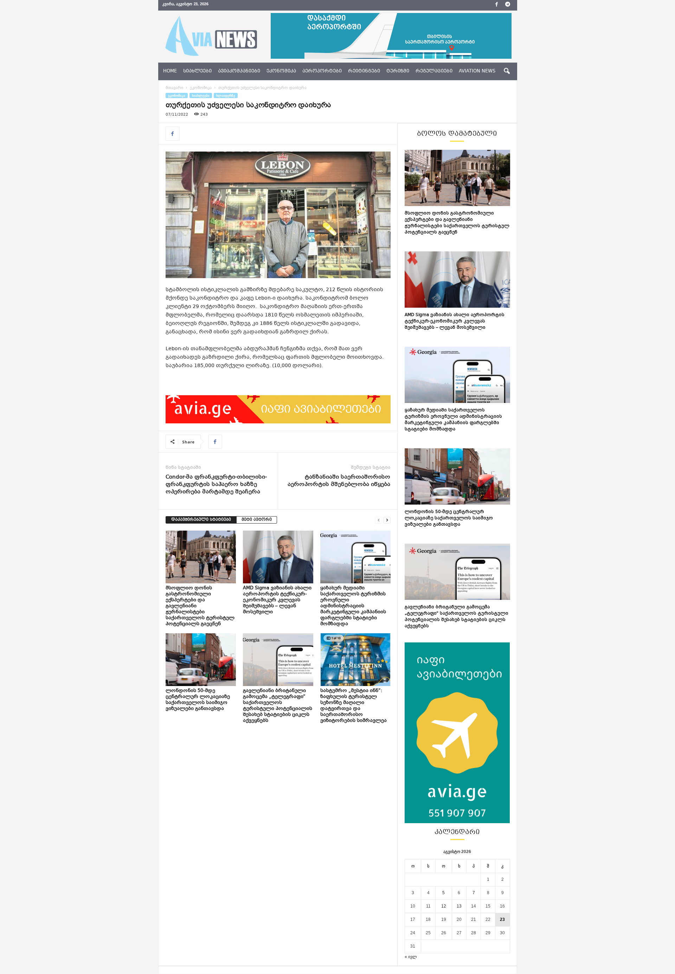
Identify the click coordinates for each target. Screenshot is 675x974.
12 (443, 906)
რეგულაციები (434, 71)
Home (170, 71)
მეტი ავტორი (257, 520)
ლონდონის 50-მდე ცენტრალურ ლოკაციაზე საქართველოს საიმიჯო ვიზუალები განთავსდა (198, 699)
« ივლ (411, 956)
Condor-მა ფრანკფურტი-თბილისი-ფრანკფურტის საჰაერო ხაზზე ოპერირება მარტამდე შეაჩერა (216, 485)
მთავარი (174, 88)
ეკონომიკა (281, 71)
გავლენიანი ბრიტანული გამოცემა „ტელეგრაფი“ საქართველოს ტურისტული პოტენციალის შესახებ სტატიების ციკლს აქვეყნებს (277, 705)
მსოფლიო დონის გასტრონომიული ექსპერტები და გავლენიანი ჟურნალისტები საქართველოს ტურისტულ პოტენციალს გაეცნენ (457, 223)
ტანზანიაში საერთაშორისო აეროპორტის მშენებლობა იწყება (339, 481)
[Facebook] (497, 5)
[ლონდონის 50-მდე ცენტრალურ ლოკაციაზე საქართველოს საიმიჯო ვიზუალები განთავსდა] (201, 659)
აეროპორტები (322, 71)
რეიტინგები (364, 71)
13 (459, 906)
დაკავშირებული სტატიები (201, 520)
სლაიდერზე (225, 95)
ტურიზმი (397, 71)
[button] (506, 71)
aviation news (477, 71)
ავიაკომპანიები (239, 71)
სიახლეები (197, 71)
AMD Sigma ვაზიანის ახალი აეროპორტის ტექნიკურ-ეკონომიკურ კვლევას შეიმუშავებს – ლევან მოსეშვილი (277, 600)
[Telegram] (507, 5)
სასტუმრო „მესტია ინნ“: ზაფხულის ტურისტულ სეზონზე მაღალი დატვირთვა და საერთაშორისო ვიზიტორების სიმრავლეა (354, 705)
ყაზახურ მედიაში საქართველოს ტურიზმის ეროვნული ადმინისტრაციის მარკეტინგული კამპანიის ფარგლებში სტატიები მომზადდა (353, 606)
